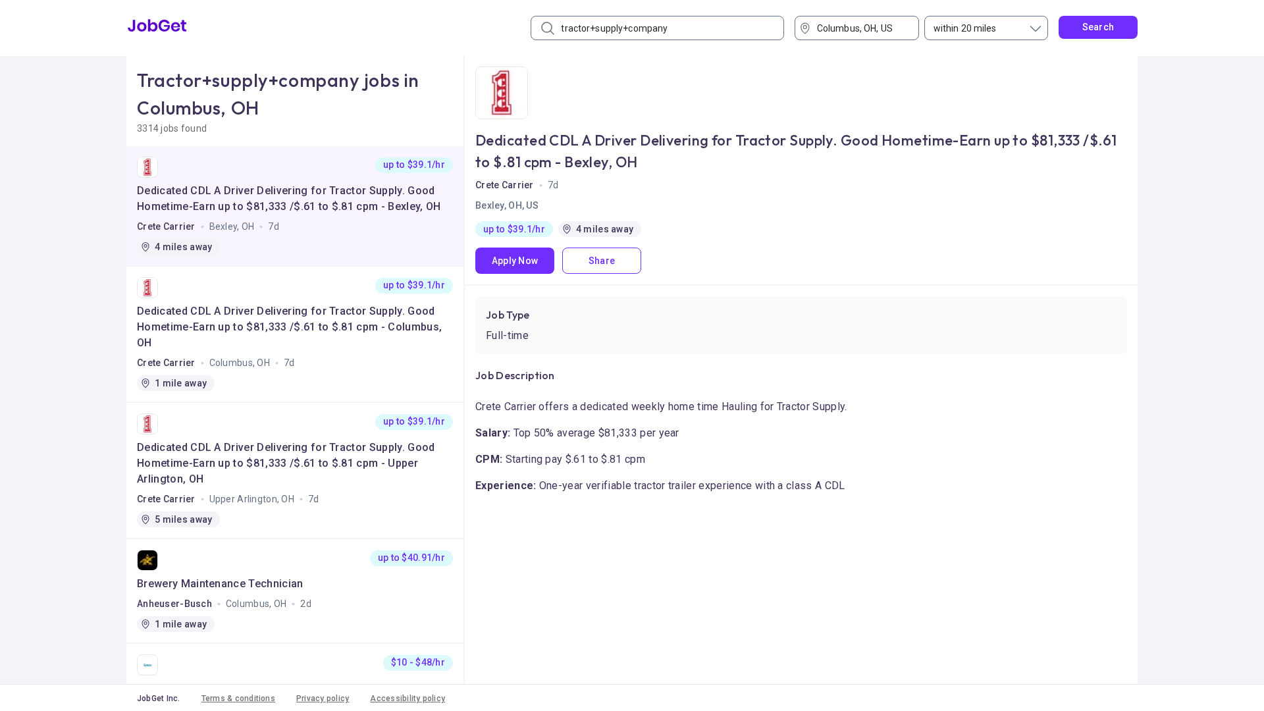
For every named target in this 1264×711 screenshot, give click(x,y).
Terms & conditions (238, 698)
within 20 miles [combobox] (965, 28)
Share (602, 260)
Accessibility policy (407, 698)
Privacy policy (322, 698)
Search (1098, 27)
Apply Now (515, 260)
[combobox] (861, 28)
